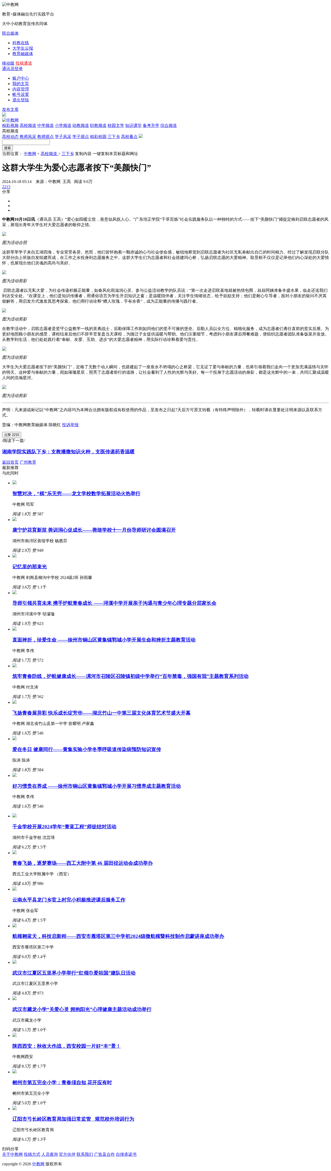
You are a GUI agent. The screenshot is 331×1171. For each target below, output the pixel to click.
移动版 (8, 63)
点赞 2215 (11, 435)
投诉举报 (70, 425)
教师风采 (28, 136)
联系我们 (85, 1154)
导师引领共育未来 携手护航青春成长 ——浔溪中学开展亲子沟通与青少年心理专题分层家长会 (114, 603)
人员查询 (49, 1154)
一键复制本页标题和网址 (115, 153)
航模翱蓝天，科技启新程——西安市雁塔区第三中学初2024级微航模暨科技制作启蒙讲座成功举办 (118, 936)
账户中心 (20, 78)
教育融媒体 (22, 53)
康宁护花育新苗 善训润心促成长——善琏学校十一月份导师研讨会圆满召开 (94, 530)
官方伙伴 (67, 1154)
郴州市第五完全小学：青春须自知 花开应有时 (62, 1082)
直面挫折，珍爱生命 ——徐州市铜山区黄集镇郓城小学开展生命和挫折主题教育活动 (103, 639)
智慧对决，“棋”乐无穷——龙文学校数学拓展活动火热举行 (76, 493)
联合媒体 (10, 33)
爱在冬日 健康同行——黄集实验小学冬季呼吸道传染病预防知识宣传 (86, 749)
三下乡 (114, 136)
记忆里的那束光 (29, 566)
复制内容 (83, 153)
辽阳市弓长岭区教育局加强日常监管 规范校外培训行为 (73, 1119)
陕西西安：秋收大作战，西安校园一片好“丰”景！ (66, 1046)
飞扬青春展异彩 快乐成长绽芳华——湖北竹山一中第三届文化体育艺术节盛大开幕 (101, 713)
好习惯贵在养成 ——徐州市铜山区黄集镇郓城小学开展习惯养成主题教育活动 (96, 786)
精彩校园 (98, 136)
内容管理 (20, 89)
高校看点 (129, 136)
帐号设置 (20, 94)
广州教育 (28, 462)
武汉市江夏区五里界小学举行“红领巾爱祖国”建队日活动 (74, 973)
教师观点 (45, 136)
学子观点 (80, 136)
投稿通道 (24, 63)
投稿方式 (32, 1154)
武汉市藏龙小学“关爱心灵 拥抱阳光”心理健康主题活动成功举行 (82, 1009)
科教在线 (20, 43)
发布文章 (10, 109)
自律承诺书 (126, 1154)
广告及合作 (104, 1154)
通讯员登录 (12, 68)
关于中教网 (12, 1154)
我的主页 (20, 83)
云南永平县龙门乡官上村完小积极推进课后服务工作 (68, 899)
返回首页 (10, 462)
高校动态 (10, 136)
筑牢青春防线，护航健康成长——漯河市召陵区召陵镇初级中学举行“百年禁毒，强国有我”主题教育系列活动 (130, 676)
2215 (6, 187)
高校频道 (49, 153)
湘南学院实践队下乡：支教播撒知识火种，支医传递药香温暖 (68, 451)
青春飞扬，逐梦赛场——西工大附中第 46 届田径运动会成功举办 (82, 863)
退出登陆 (20, 100)
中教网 (30, 153)
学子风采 (63, 136)
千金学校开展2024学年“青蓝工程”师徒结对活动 (64, 826)
